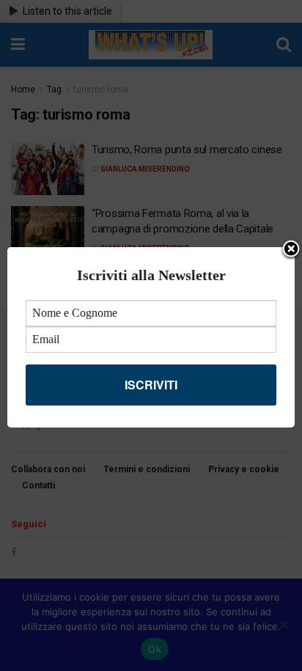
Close (291, 250)
